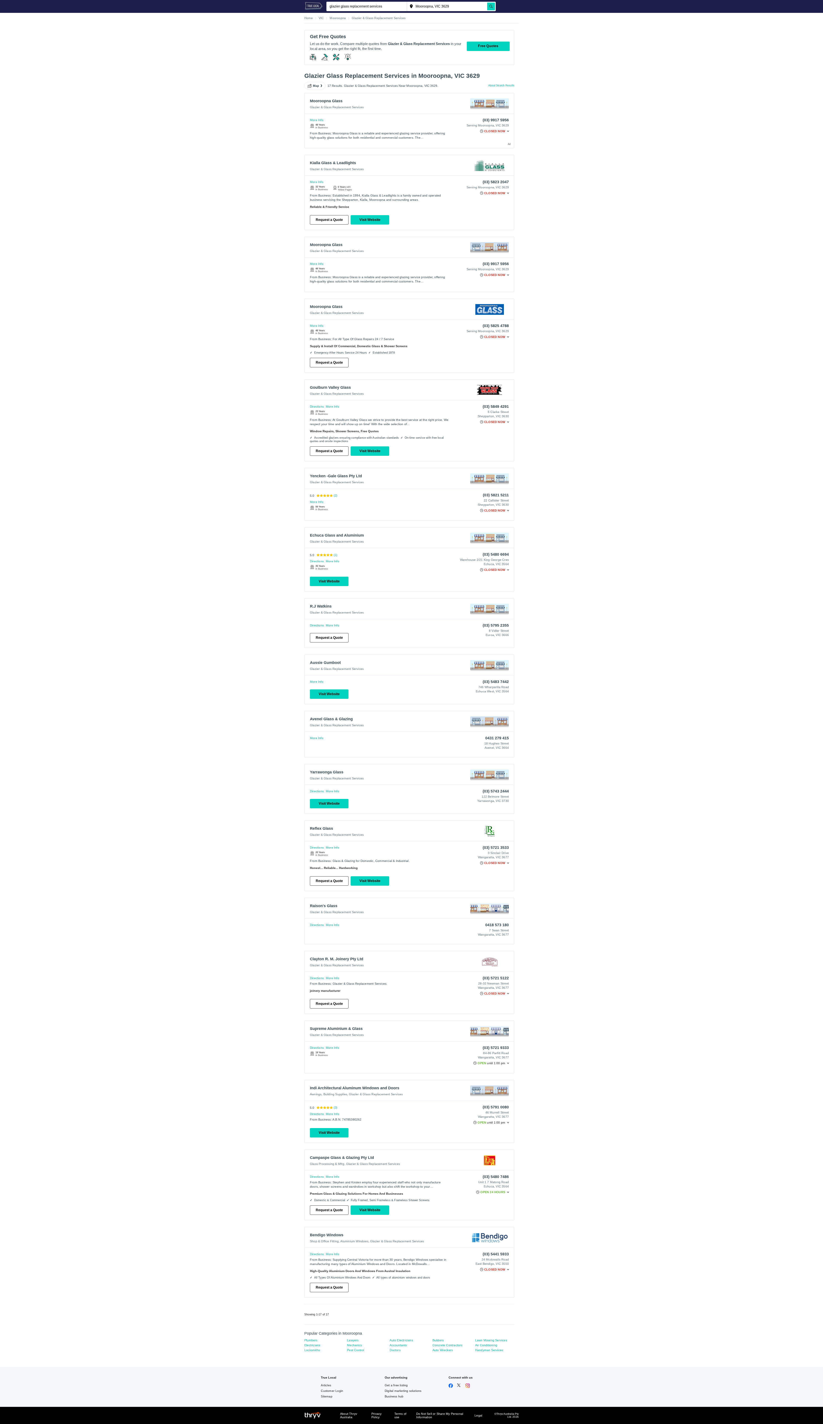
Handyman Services (489, 1350)
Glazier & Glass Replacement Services (337, 107)
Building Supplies (335, 1094)
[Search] (491, 6)
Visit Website (369, 220)
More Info (316, 120)
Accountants (398, 1345)
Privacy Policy (376, 1415)
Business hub (394, 1396)
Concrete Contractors (448, 1345)
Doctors (395, 1350)
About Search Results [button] (501, 85)
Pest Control (355, 1350)
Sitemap (326, 1396)
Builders (438, 1340)
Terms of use (400, 1415)
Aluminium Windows (354, 1241)
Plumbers (311, 1340)
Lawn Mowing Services (491, 1340)
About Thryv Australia (348, 1415)
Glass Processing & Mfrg (327, 1164)
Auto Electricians (401, 1340)
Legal (478, 1415)
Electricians (312, 1345)
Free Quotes (488, 46)
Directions (317, 406)
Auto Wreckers (443, 1350)
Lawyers (353, 1340)
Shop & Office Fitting (324, 1241)
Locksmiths (312, 1350)
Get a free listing (396, 1385)
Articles (326, 1385)
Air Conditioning (486, 1345)
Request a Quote (329, 220)
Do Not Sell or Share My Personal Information (439, 1415)
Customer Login (332, 1390)
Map (316, 85)
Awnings (315, 1094)
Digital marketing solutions (403, 1390)
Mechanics (354, 1345)
